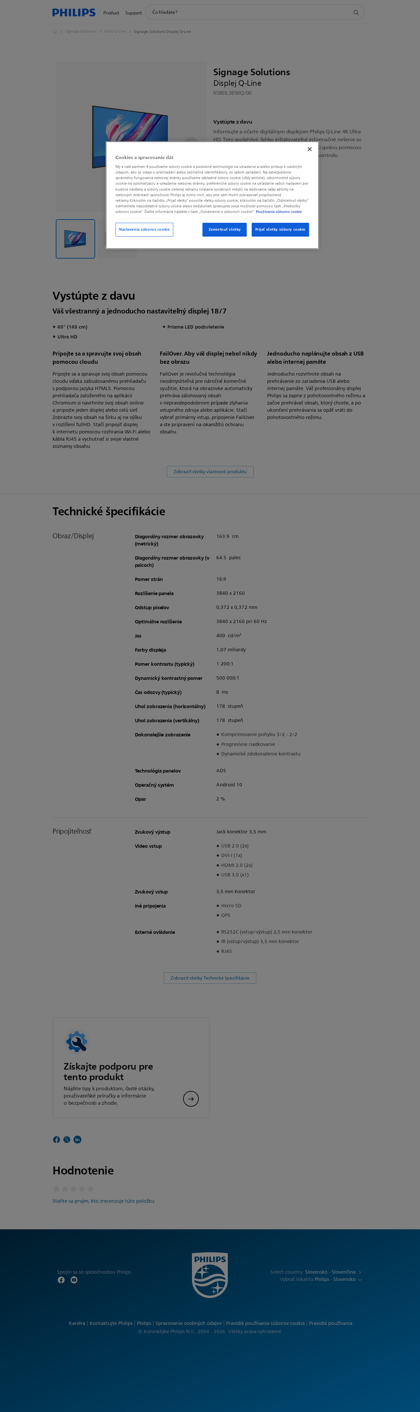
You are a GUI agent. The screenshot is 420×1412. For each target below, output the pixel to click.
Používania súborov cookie (279, 211)
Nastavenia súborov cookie (144, 229)
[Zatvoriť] (310, 149)
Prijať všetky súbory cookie (280, 229)
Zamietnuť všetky (225, 229)
